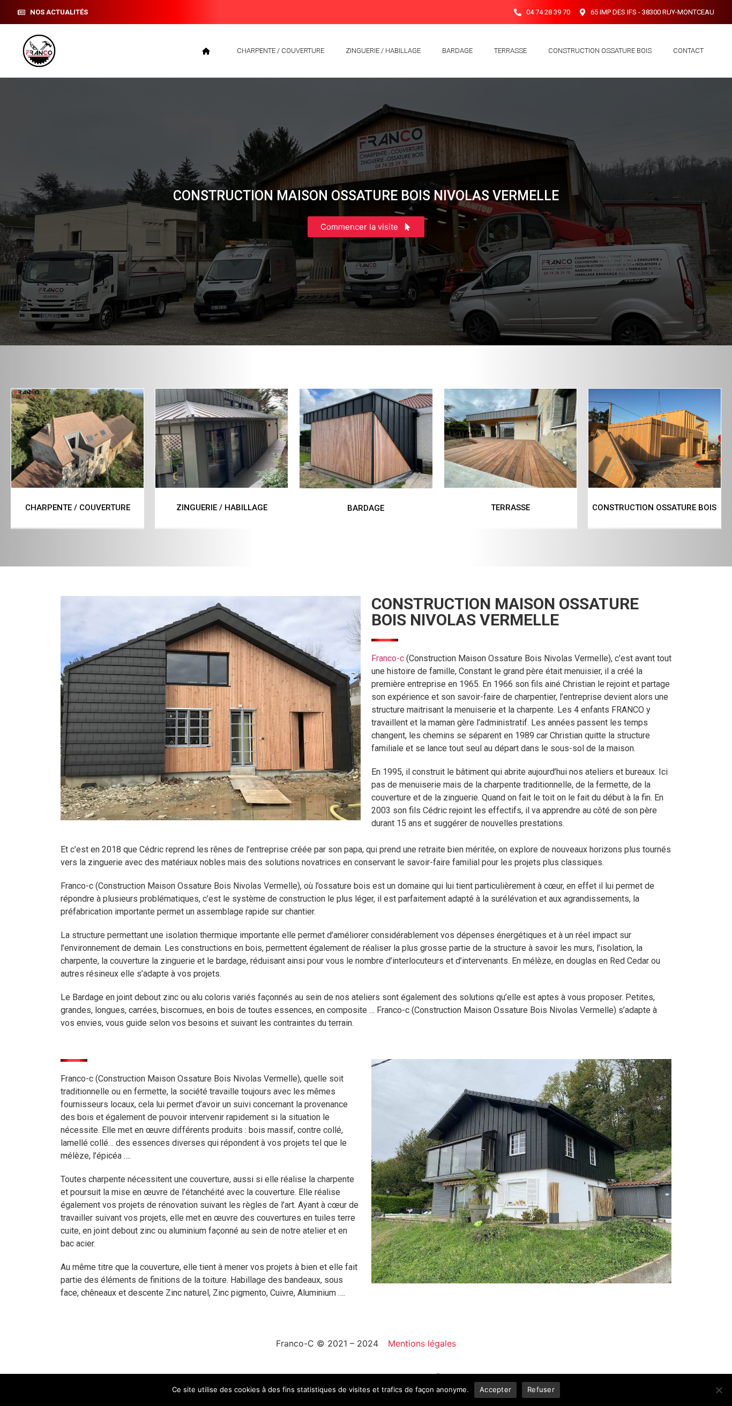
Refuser (541, 1389)
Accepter (495, 1389)
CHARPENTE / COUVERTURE (280, 51)
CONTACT (688, 51)
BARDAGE (457, 51)
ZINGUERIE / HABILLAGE (383, 51)
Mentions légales (422, 1343)
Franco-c (387, 658)
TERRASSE (510, 51)
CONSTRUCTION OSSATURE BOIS (600, 51)
